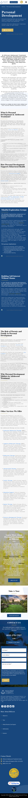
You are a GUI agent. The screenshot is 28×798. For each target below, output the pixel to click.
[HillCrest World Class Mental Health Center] (14, 783)
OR (14, 639)
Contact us (7, 568)
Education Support (8, 492)
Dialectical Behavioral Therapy (12, 430)
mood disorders (15, 197)
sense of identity (13, 129)
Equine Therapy (7, 504)
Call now (22, 563)
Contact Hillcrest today (11, 556)
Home (3, 6)
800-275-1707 (14, 635)
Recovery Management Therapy (12, 517)
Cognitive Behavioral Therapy (12, 443)
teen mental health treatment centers (14, 105)
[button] (26, 2)
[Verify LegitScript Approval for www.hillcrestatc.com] (14, 789)
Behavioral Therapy (9, 455)
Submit (5, 680)
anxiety (10, 196)
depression (16, 196)
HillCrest (11, 795)
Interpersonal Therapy (9, 468)
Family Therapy (7, 480)
